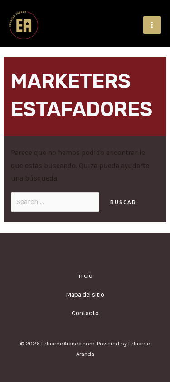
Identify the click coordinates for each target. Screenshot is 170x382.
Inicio (85, 275)
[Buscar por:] (56, 202)
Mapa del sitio (85, 294)
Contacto (85, 313)
